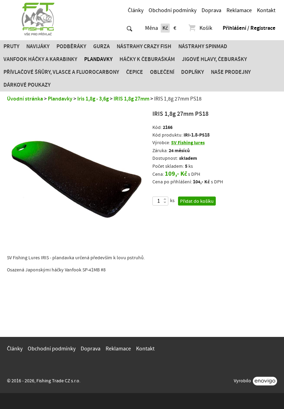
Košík (205, 28)
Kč (165, 28)
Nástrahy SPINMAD (202, 46)
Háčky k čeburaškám (147, 59)
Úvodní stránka (25, 99)
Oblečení (162, 72)
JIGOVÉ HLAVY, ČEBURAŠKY (214, 59)
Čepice (134, 72)
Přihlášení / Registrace (249, 28)
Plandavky (98, 59)
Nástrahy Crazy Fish (144, 46)
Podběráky (71, 46)
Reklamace (239, 10)
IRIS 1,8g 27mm (131, 99)
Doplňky (192, 72)
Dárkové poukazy (27, 85)
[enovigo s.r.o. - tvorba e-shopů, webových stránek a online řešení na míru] (265, 381)
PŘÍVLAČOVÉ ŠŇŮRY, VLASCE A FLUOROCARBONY (61, 72)
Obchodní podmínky (172, 10)
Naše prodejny (231, 72)
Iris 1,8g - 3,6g (93, 99)
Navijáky (38, 46)
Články (135, 10)
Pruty (11, 46)
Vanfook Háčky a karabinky (40, 59)
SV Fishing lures (188, 143)
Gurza (101, 46)
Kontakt (266, 10)
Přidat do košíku (197, 201)
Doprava (211, 10)
